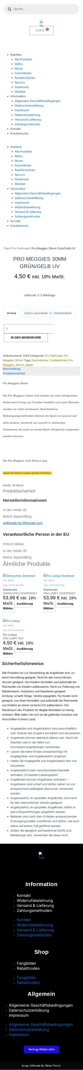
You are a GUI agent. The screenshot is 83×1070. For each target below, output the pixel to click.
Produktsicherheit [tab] (14, 373)
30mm (20, 365)
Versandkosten (16, 585)
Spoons (20, 82)
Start (7, 248)
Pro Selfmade (20, 248)
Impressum (22, 110)
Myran (19, 68)
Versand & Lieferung (28, 119)
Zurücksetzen (63, 313)
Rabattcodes (28, 968)
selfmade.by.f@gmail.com (23, 523)
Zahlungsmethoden (27, 124)
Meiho (19, 64)
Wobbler (20, 91)
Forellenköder (58, 360)
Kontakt (15, 129)
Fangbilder (26, 963)
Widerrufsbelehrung (27, 115)
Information (18, 96)
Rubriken (16, 54)
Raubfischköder (25, 78)
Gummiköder (23, 73)
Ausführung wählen (18, 606)
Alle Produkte (23, 59)
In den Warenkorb (26, 337)
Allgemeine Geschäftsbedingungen (38, 101)
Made (29, 365)
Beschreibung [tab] (11, 368)
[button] (41, 142)
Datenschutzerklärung (29, 105)
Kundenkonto (19, 133)
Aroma (11, 313)
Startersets (22, 87)
